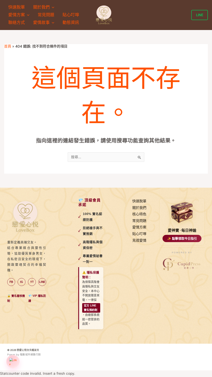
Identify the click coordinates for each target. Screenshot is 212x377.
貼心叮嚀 (71, 14)
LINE (42, 281)
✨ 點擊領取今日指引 (182, 238)
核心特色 (139, 214)
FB (11, 281)
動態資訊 (71, 22)
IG (21, 281)
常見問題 (46, 14)
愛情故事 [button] (41, 22)
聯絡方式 (16, 22)
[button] (52, 7)
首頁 (7, 46)
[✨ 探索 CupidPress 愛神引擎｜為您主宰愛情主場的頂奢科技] (182, 264)
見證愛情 (139, 240)
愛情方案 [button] (16, 14)
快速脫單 (16, 7)
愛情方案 (139, 227)
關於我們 (139, 208)
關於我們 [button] (41, 7)
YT (32, 281)
